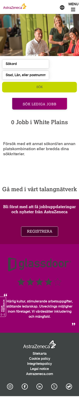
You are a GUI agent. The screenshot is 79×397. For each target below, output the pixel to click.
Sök (39, 87)
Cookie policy (39, 359)
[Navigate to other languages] (62, 7)
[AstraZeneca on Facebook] (24, 386)
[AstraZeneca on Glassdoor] (69, 386)
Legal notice (39, 369)
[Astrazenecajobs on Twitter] (54, 386)
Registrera (39, 231)
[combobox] (25, 75)
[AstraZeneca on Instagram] (10, 386)
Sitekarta (40, 354)
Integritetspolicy (39, 364)
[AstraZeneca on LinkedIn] (39, 386)
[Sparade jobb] (52, 6)
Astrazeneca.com (39, 374)
